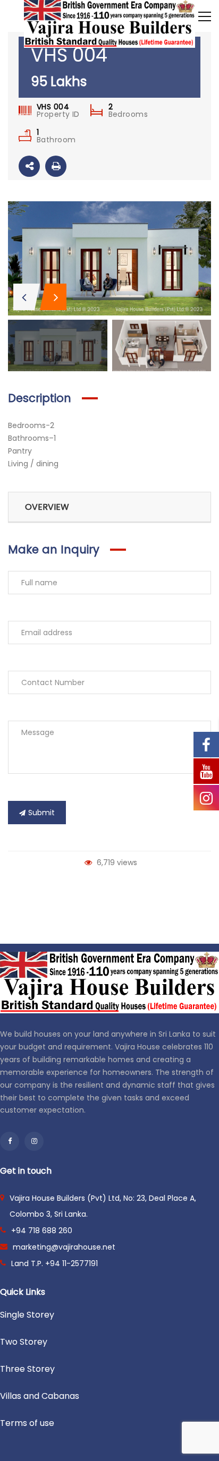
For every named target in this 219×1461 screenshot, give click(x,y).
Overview (47, 507)
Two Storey (23, 1342)
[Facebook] (9, 1141)
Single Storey (27, 1315)
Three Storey (27, 1369)
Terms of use (27, 1423)
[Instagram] (34, 1141)
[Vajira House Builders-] (109, 23)
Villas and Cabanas (39, 1396)
